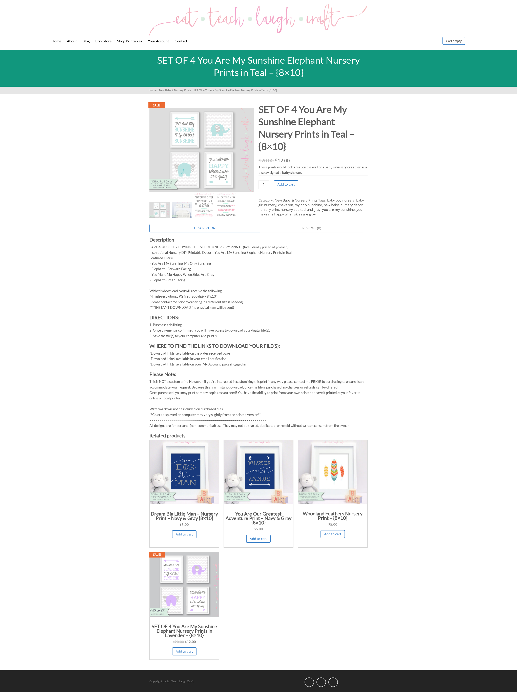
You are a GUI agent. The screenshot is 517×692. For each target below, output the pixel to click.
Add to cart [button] (184, 534)
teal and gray (310, 209)
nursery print (268, 209)
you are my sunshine (338, 209)
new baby (331, 205)
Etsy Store (103, 41)
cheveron (285, 205)
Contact (181, 41)
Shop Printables (129, 41)
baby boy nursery (341, 200)
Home (56, 41)
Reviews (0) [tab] (311, 228)
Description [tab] (205, 228)
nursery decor (351, 205)
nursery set (290, 209)
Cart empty (454, 41)
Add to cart (286, 184)
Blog (86, 41)
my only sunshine (308, 205)
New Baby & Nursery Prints (175, 90)
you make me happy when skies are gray (310, 211)
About (72, 41)
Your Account (158, 41)
